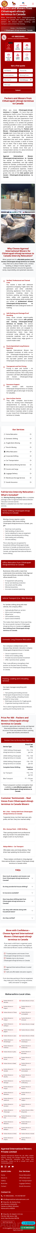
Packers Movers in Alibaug (26, 1138)
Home (12, 28)
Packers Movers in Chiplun (8, 1138)
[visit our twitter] (9, 1166)
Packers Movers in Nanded (8, 1070)
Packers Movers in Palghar (26, 1099)
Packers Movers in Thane (10, 1012)
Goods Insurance (27, 58)
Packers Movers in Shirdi (10, 1133)
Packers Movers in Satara (26, 1058)
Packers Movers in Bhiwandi (8, 1122)
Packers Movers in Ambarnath (26, 1122)
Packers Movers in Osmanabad (26, 1070)
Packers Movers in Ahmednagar (8, 1040)
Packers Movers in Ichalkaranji (26, 1046)
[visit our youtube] (13, 1166)
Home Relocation (8, 48)
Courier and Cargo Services (8, 59)
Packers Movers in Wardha (8, 1076)
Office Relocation (17, 48)
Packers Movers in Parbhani (8, 1046)
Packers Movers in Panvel (8, 1058)
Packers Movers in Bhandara (8, 1093)
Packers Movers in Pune (27, 1000)
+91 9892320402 (8, 1196)
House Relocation (25, 1175)
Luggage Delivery (18, 58)
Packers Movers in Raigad (26, 1076)
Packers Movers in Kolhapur (8, 1024)
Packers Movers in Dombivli (8, 1105)
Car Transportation (27, 48)
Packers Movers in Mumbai (8, 1001)
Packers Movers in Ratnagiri (8, 1081)
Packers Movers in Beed (10, 1063)
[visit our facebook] (2, 1166)
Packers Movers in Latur (10, 1036)
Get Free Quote (8, 1222)
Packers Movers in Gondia (26, 1093)
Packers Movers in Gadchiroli (8, 1099)
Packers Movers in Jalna (10, 1052)
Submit (18, 90)
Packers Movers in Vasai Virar (10, 1116)
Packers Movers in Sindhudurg (26, 1081)
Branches (4, 1183)
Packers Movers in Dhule (27, 1036)
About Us (4, 1178)
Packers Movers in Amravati (26, 1019)
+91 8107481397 (20, 1196)
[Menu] (33, 4)
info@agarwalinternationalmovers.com (16, 1199)
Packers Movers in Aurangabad (26, 1013)
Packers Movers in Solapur (8, 1019)
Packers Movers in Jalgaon (8, 1030)
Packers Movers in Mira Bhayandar (27, 1111)
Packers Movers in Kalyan (26, 1105)
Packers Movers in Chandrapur (26, 1040)
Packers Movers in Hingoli (8, 1087)
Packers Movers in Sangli (27, 1024)
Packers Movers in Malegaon (26, 1116)
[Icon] (8, 45)
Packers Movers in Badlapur (8, 1128)
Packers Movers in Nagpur (8, 1007)
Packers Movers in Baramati (26, 1128)
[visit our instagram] (6, 1166)
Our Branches (21, 28)
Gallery (3, 1181)
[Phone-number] (4, 38)
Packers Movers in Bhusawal (26, 1052)
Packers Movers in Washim (26, 1087)
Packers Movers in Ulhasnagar (8, 1111)
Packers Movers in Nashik (26, 1007)
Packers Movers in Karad (27, 1133)
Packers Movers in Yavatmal (26, 1064)
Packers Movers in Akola (27, 1030)
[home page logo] (4, 3)
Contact (3, 1186)
